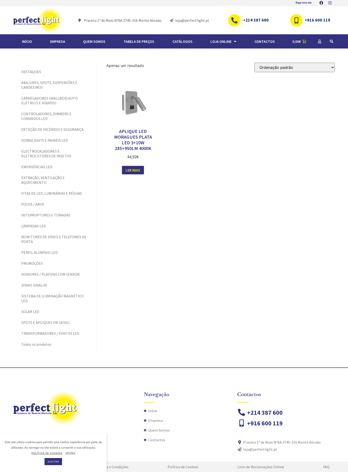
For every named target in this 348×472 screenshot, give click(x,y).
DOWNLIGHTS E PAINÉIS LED (44, 140)
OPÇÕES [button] (70, 452)
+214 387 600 (256, 20)
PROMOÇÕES (32, 263)
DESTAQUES (31, 71)
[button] (331, 41)
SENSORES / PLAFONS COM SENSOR (50, 274)
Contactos (264, 41)
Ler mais (133, 170)
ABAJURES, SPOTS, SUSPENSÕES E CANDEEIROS (49, 85)
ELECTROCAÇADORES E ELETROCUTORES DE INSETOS (46, 153)
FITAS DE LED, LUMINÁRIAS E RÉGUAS (51, 193)
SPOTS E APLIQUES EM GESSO (45, 322)
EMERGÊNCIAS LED (36, 166)
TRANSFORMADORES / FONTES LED (50, 333)
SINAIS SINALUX (34, 285)
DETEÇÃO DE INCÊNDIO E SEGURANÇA (52, 129)
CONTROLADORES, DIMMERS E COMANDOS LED (46, 116)
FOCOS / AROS (32, 204)
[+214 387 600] (234, 20)
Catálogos (182, 41)
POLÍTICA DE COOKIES (46, 453)
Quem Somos (94, 41)
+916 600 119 (317, 20)
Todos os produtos (36, 344)
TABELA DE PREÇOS (139, 41)
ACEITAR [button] (53, 461)
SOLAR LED (30, 311)
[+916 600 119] (296, 20)
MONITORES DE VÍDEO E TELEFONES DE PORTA (53, 239)
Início (27, 41)
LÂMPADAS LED (33, 226)
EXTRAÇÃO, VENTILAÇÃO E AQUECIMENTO (43, 180)
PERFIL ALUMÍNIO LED (39, 252)
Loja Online (221, 41)
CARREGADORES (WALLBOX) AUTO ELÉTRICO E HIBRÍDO (49, 100)
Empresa (57, 41)
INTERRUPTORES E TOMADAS (45, 215)
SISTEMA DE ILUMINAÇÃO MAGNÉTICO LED (52, 298)
